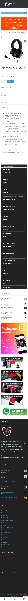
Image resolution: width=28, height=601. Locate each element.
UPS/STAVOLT (6, 280)
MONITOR (5, 230)
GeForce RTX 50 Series (9, 209)
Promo (4, 534)
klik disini (15, 150)
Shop (7, 32)
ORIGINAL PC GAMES (8, 250)
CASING (5, 182)
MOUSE (5, 236)
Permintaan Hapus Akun (8, 527)
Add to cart (10, 81)
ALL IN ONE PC (6, 172)
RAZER (22, 89)
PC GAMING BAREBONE (9, 260)
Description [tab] (3, 95)
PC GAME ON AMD (7, 256)
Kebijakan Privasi (6, 517)
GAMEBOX (5, 192)
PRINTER (5, 270)
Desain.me (14, 596)
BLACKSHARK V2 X (9, 89)
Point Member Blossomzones (9, 530)
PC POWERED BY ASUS (8, 263)
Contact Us (5, 512)
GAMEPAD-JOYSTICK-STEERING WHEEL (13, 196)
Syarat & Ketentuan (7, 544)
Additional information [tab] (6, 99)
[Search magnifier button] (25, 13)
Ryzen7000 (5, 537)
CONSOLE (5, 186)
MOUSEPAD (6, 240)
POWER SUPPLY (7, 267)
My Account (5, 522)
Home (4, 32)
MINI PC (5, 223)
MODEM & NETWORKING (9, 226)
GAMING (15, 89)
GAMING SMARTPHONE (9, 206)
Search (14, 599)
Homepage (5, 515)
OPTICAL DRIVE (7, 246)
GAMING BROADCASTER (9, 199)
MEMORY (5, 219)
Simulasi (5, 542)
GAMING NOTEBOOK (8, 203)
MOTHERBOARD (7, 233)
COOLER (5, 189)
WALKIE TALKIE (7, 287)
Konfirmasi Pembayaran (8, 520)
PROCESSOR (6, 273)
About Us (5, 510)
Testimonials (5, 547)
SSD (4, 277)
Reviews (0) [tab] (3, 102)
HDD (4, 213)
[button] (25, 41)
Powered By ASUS (7, 532)
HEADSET (14, 32)
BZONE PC (5, 179)
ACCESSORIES (6, 169)
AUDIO (10, 32)
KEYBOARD (5, 216)
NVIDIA (4, 525)
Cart (21, 598)
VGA (4, 283)
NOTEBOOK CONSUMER (9, 243)
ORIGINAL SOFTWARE (8, 253)
